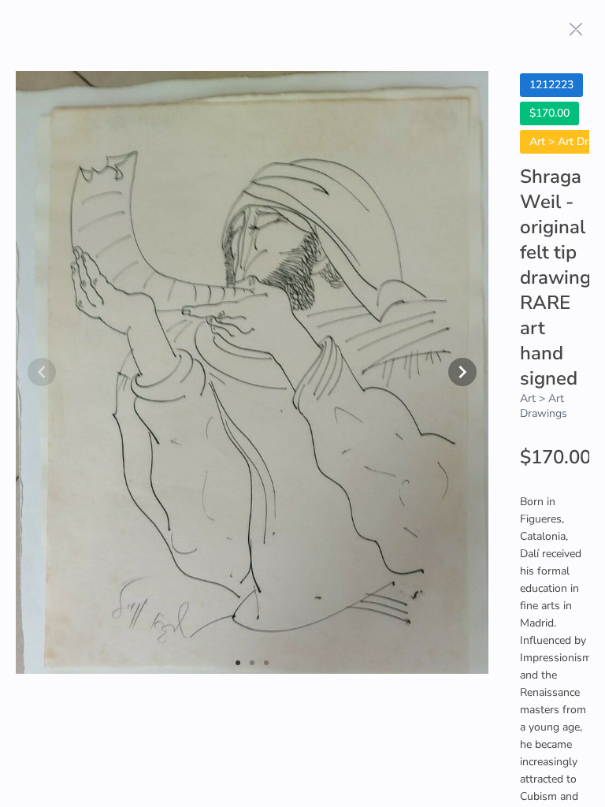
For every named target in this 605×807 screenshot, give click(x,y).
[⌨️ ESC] (575, 29)
